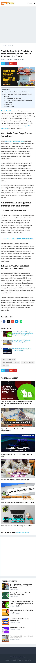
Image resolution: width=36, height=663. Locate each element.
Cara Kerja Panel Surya (9, 359)
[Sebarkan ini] (4, 321)
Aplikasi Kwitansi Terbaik (17, 627)
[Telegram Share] (16, 321)
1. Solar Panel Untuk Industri (13, 98)
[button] (29, 3)
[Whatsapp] (21, 321)
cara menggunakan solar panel (11, 362)
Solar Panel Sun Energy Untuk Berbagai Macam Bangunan (17, 95)
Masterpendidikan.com (20, 657)
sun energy (6, 365)
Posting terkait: (10, 106)
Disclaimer (20, 660)
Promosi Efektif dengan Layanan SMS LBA (15, 480)
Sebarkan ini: (9, 104)
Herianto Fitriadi (6, 59)
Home (4, 45)
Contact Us (13, 660)
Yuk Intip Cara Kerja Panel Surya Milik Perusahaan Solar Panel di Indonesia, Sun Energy (21, 586)
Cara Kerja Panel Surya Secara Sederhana (16, 92)
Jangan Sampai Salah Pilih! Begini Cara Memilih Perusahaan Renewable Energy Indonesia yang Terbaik (22, 333)
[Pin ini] (12, 321)
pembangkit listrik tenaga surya (14, 141)
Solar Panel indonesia (28, 362)
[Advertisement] (18, 24)
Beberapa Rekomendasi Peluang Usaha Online (16, 526)
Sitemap (7, 660)
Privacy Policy (27, 660)
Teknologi (10, 45)
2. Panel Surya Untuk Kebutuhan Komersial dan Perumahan (19, 101)
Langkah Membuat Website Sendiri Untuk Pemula (17, 502)
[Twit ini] (8, 321)
